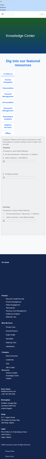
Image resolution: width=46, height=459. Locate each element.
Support (3, 7)
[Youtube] (4, 280)
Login (2, 5)
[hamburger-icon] (42, 14)
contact (3, 10)
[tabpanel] (23, 189)
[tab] (8, 74)
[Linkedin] (4, 273)
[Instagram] (4, 287)
